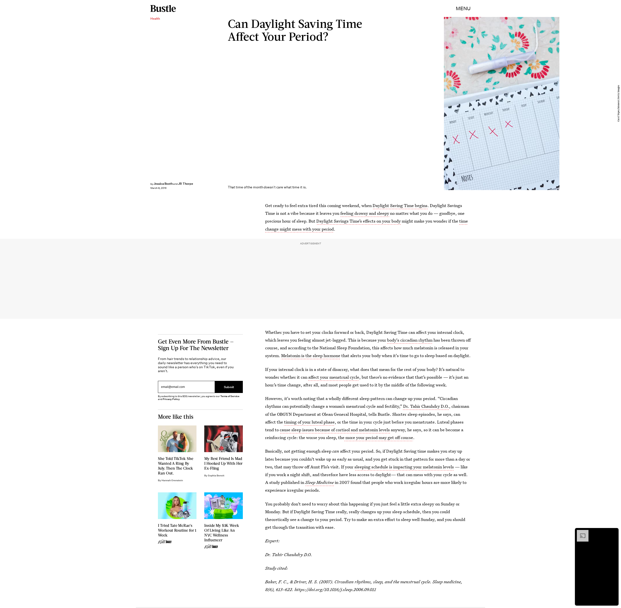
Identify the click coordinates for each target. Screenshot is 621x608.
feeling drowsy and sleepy (364, 213)
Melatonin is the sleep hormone (310, 355)
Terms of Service (229, 396)
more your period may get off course (378, 437)
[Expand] (580, 532)
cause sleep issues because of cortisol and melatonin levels (335, 429)
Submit (229, 387)
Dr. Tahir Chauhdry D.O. (425, 406)
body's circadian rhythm (410, 340)
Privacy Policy (171, 399)
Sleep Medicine (319, 482)
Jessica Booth (163, 184)
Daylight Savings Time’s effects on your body (358, 221)
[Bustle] (163, 8)
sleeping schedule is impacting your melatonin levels (404, 467)
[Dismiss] (613, 532)
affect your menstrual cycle (333, 377)
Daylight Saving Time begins (400, 205)
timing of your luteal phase (309, 422)
